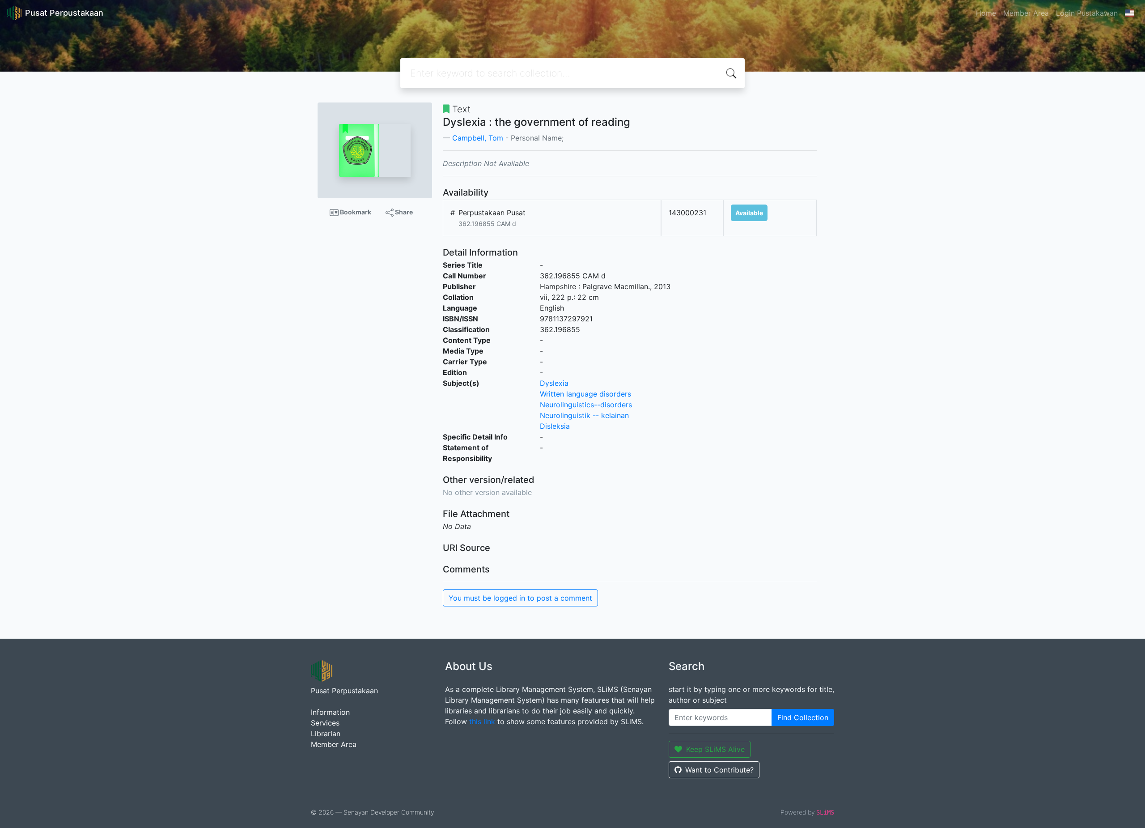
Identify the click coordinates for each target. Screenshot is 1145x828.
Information (330, 712)
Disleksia (555, 426)
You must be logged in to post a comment (520, 597)
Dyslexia (554, 383)
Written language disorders (585, 393)
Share (403, 212)
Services (325, 722)
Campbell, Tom (477, 137)
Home (986, 13)
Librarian (325, 733)
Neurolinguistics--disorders (586, 404)
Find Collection (802, 717)
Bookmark (355, 212)
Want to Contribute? (719, 769)
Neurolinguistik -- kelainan (584, 415)
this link (482, 721)
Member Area (1026, 13)
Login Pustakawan (1087, 13)
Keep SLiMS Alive (715, 749)
